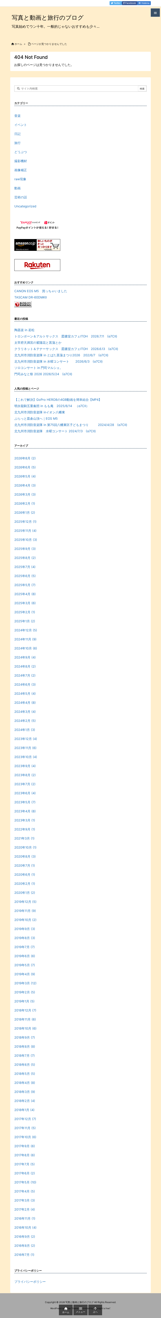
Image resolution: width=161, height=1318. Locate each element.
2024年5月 (25, 693)
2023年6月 (25, 793)
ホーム (18, 43)
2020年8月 (25, 856)
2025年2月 (24, 612)
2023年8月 (25, 775)
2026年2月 (24, 503)
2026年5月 (25, 476)
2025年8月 (25, 558)
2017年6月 (24, 1173)
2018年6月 (24, 1065)
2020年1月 (24, 893)
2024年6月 (25, 684)
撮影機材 (20, 161)
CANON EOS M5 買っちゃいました (40, 291)
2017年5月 (25, 1182)
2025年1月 (24, 621)
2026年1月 (24, 512)
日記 (17, 134)
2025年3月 (25, 603)
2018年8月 (24, 1046)
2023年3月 (24, 820)
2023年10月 (25, 757)
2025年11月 (25, 531)
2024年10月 (25, 648)
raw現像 (20, 179)
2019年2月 (24, 992)
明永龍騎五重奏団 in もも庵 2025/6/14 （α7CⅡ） (51, 406)
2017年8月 (24, 1155)
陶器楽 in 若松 (24, 330)
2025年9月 (25, 549)
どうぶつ (20, 152)
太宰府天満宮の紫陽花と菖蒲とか (37, 343)
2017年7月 (24, 1164)
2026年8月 (25, 458)
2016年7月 (24, 1255)
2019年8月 (24, 938)
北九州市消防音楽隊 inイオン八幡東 (39, 412)
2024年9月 (25, 657)
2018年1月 (24, 1110)
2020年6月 (24, 875)
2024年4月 (25, 703)
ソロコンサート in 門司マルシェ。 (38, 368)
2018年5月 (24, 1074)
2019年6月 (24, 956)
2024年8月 (25, 666)
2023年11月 (25, 748)
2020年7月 (24, 865)
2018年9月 (24, 1037)
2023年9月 (25, 766)
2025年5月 (25, 585)
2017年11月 (25, 1128)
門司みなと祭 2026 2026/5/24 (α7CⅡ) (43, 374)
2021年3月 (24, 838)
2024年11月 (25, 639)
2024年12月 (25, 630)
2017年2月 (24, 1209)
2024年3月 (25, 712)
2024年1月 (24, 730)
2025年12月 (25, 522)
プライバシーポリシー (30, 1282)
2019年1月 (24, 1001)
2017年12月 (25, 1119)
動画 (17, 188)
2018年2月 (24, 1101)
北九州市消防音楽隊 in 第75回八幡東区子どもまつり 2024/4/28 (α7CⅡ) (70, 425)
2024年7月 (25, 675)
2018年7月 (24, 1056)
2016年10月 (25, 1227)
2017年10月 (25, 1137)
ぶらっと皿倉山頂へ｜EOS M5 (36, 418)
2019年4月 (24, 974)
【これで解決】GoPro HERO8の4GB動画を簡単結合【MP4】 (58, 400)
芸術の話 (20, 197)
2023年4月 (25, 811)
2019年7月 (24, 947)
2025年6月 (25, 576)
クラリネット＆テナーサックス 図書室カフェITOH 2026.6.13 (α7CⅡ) (66, 349)
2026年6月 (25, 467)
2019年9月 (24, 929)
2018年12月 (25, 1010)
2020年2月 (24, 884)
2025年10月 (25, 540)
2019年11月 (25, 911)
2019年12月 (25, 902)
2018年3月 (24, 1092)
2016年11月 (24, 1218)
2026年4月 (25, 485)
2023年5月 (25, 802)
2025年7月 (25, 567)
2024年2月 (25, 721)
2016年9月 (24, 1237)
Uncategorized (25, 206)
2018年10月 (25, 1028)
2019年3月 (25, 983)
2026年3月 (25, 494)
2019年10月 (25, 920)
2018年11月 (25, 1019)
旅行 (17, 143)
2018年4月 (24, 1083)
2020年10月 (25, 847)
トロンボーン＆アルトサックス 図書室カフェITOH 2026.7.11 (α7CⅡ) (65, 336)
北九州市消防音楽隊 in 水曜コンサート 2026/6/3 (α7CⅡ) (58, 361)
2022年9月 (24, 829)
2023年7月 (25, 784)
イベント (20, 125)
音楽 (17, 116)
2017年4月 (24, 1191)
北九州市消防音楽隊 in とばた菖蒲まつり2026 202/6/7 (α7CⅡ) (61, 355)
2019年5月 (24, 965)
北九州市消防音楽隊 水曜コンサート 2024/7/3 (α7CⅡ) (56, 431)
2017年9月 (24, 1146)
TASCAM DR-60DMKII (30, 297)
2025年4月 (25, 594)
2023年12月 (25, 739)
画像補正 (20, 170)
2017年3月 (24, 1200)
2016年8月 (24, 1246)
